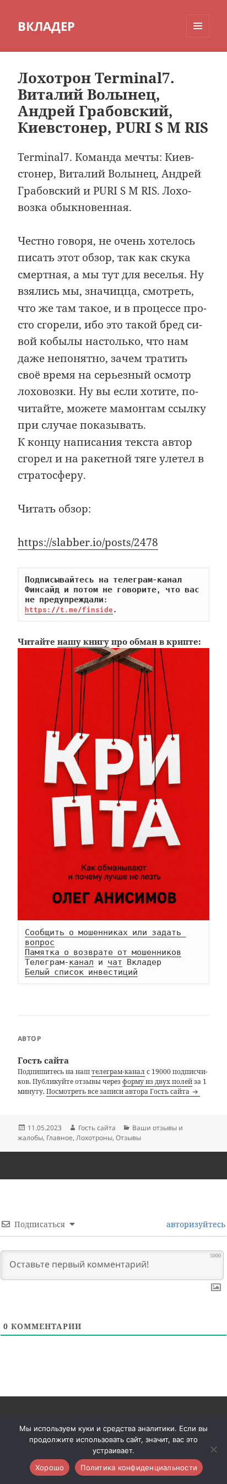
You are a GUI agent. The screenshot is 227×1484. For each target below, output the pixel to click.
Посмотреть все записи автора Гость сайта (118, 1091)
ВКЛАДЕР (46, 26)
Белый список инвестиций (81, 972)
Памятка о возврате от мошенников (103, 952)
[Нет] (213, 1449)
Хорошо (49, 1467)
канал (81, 962)
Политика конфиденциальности (138, 1467)
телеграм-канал (118, 1071)
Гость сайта (97, 1127)
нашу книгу (83, 641)
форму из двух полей (157, 1081)
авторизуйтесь (194, 1224)
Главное (59, 1137)
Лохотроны (94, 1137)
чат (114, 962)
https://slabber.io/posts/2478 (88, 542)
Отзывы (128, 1137)
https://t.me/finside (69, 609)
